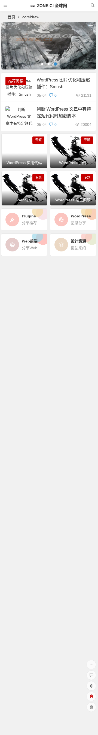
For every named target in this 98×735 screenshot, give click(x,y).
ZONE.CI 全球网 (51, 5)
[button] (42, 64)
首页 (11, 17)
